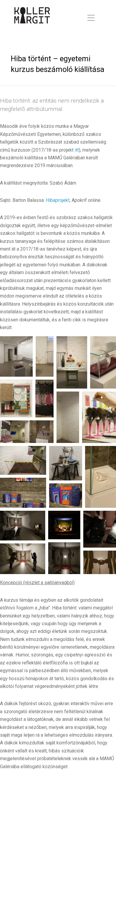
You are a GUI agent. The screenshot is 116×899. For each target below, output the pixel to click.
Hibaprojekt (58, 200)
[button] (16, 356)
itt (77, 150)
